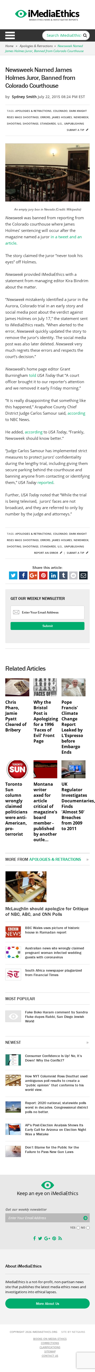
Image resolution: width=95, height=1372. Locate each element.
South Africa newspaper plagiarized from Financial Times (53, 972)
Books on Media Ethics (50, 1339)
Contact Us (50, 1355)
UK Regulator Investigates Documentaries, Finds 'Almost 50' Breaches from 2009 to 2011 (73, 806)
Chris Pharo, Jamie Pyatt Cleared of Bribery (15, 716)
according (76, 413)
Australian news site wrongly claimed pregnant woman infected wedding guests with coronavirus (54, 952)
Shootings (31, 123)
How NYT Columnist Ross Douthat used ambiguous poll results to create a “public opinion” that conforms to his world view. (56, 1083)
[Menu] (10, 35)
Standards (48, 123)
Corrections (50, 1343)
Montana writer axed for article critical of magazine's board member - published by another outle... (45, 812)
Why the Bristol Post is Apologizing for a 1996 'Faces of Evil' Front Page (46, 721)
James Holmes (62, 117)
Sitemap (50, 1351)
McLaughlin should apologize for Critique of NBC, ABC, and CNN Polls (46, 911)
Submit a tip (76, 130)
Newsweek (81, 117)
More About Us (47, 1303)
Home (9, 46)
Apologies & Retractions (36, 46)
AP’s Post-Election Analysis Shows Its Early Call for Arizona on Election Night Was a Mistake (55, 1129)
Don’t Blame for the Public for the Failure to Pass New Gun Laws (52, 1149)
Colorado (60, 111)
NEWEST (13, 1042)
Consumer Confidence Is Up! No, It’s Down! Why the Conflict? (53, 1058)
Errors (45, 117)
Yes (72, 1227)
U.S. (60, 123)
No (83, 1227)
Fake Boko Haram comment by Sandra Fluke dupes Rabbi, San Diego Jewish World (56, 1016)
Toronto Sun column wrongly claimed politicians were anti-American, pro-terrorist (16, 809)
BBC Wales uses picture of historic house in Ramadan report (52, 930)
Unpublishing (74, 123)
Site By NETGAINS (73, 1332)
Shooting (14, 123)
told (33, 375)
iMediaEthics (47, 14)
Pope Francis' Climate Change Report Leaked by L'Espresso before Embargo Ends (72, 727)
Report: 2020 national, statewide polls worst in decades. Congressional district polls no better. (56, 1107)
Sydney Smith (24, 96)
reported (45, 482)
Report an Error (46, 553)
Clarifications (50, 1347)
